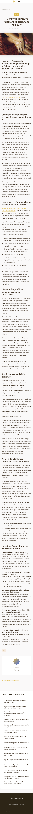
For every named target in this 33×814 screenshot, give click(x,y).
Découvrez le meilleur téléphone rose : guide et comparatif (15, 737)
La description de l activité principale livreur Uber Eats (15, 701)
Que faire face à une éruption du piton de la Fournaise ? (16, 760)
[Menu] (19, 1)
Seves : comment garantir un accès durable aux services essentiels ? (16, 765)
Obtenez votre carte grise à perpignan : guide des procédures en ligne (15, 707)
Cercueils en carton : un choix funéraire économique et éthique (15, 731)
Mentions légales (13, 804)
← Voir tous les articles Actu (10, 680)
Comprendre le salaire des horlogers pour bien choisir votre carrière (16, 777)
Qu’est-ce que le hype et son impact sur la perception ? (16, 726)
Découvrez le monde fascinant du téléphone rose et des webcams (13, 783)
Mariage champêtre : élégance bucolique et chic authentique (16, 720)
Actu (8, 9)
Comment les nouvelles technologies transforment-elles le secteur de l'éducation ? (14, 713)
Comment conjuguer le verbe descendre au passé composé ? (16, 743)
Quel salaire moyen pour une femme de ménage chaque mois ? (15, 748)
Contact (22, 804)
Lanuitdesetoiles (16, 798)
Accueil (4, 9)
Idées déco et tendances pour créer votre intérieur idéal (16, 754)
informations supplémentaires (11, 97)
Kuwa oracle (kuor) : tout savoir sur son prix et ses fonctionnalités (15, 771)
